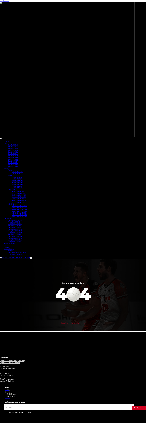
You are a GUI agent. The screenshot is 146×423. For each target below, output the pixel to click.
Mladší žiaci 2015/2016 (19, 216)
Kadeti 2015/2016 (17, 188)
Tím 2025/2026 (13, 145)
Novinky (7, 141)
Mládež (6, 168)
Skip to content (4, 1)
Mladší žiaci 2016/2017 (19, 215)
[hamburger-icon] (1, 138)
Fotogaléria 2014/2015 (15, 238)
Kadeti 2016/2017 (17, 186)
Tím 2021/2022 (13, 152)
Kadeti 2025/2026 (17, 177)
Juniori (10, 170)
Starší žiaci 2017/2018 (19, 198)
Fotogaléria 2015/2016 (15, 236)
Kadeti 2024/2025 (17, 179)
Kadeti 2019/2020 (17, 181)
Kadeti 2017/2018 (17, 184)
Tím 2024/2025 (13, 147)
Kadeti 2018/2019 (17, 182)
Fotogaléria (7, 218)
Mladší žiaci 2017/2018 (19, 213)
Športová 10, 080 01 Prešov (10, 363)
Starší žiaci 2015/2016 (19, 202)
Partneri (6, 245)
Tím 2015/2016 (13, 163)
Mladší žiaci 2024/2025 (19, 207)
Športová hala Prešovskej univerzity (12, 361)
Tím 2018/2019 (13, 157)
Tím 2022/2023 (13, 150)
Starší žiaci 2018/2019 (19, 197)
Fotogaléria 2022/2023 (15, 224)
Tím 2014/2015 (13, 164)
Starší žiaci (11, 190)
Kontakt (10, 250)
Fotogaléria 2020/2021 (15, 227)
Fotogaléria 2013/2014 (15, 240)
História (6, 247)
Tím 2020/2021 (13, 154)
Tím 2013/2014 (13, 166)
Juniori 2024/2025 (17, 173)
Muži (5, 143)
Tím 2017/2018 (13, 159)
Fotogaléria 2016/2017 (15, 234)
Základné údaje (9, 249)
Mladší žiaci (11, 204)
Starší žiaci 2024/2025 (19, 193)
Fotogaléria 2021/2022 (15, 225)
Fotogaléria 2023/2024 (15, 222)
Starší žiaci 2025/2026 (19, 191)
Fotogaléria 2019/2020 (15, 229)
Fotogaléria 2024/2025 (15, 220)
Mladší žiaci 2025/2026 (19, 206)
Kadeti (10, 175)
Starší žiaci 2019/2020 (19, 195)
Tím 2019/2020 (13, 155)
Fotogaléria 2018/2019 (15, 231)
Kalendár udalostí (9, 243)
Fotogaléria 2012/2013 (15, 242)
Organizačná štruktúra (15, 254)
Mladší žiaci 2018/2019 (19, 211)
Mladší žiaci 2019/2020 (19, 209)
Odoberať (137, 408)
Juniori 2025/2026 (17, 172)
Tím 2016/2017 (13, 161)
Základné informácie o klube (17, 252)
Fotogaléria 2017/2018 (15, 233)
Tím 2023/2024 (13, 148)
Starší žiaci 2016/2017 (19, 200)
